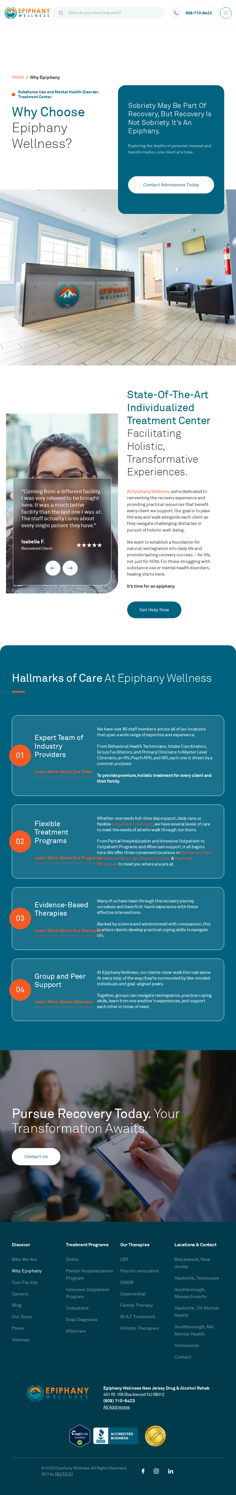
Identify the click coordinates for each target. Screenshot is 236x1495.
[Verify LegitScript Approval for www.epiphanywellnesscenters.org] (79, 1436)
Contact (182, 1357)
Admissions (186, 1345)
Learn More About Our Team (64, 772)
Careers (20, 1294)
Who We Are (24, 1259)
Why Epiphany (27, 1271)
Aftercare (76, 1331)
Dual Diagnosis (81, 1320)
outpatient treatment (132, 824)
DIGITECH (64, 1474)
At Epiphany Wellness (148, 491)
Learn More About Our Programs (68, 858)
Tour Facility (25, 1282)
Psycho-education (139, 1271)
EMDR (127, 1282)
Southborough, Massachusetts (140, 858)
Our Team (22, 1317)
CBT (124, 1259)
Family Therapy (136, 1305)
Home (18, 77)
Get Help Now (154, 610)
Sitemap (21, 1340)
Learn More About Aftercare (64, 1002)
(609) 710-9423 (119, 1400)
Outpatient (77, 1308)
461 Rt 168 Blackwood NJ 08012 (133, 1394)
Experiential (133, 1294)
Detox (72, 1259)
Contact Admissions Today (171, 185)
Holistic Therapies (139, 1328)
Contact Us (36, 1157)
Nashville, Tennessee (196, 1278)
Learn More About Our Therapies (68, 931)
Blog (17, 1305)
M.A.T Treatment (137, 1317)
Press (18, 1328)
